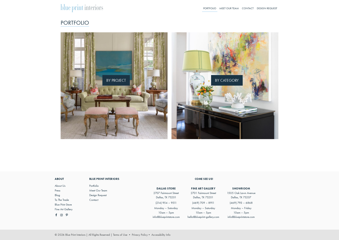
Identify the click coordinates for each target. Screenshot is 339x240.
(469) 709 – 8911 (203, 203)
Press (57, 190)
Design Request (98, 195)
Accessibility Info (160, 235)
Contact (93, 200)
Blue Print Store (63, 204)
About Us (60, 186)
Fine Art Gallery (64, 209)
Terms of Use (120, 235)
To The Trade (62, 200)
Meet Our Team (98, 190)
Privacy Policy (140, 235)
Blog (57, 195)
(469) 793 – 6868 (241, 203)
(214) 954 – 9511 (166, 203)
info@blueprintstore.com (166, 217)
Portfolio (94, 186)
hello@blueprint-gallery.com (203, 217)
